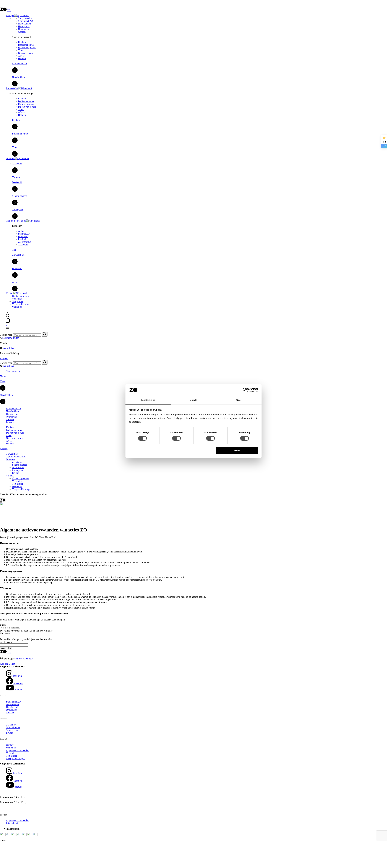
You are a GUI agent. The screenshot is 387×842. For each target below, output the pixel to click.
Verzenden (17, 298)
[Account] (7, 312)
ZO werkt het (24, 242)
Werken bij (17, 307)
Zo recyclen (17, 470)
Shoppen (10, 15)
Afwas (21, 55)
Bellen (12, 663)
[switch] (176, 438)
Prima (237, 450)
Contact (9, 293)
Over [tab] (238, 400)
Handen (22, 58)
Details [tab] (193, 400)
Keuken (22, 42)
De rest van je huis (27, 47)
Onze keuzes (18, 467)
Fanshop (10, 422)
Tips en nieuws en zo (16, 220)
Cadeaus (22, 32)
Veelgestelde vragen (21, 304)
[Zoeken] (7, 316)
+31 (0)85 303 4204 (23, 658)
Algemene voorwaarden (17, 750)
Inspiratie (22, 239)
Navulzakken (24, 23)
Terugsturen (17, 301)
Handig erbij (24, 26)
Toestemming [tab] (148, 400)
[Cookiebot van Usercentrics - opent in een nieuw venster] (245, 390)
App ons (4, 663)
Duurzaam (23, 236)
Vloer (21, 50)
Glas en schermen (26, 53)
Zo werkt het (12, 88)
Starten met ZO (25, 21)
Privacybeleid (12, 823)
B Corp (15, 473)
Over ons (10, 158)
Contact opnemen (20, 296)
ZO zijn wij (23, 244)
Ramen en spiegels (27, 104)
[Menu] (7, 328)
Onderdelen (23, 29)
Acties (21, 231)
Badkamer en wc (26, 45)
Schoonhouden (13, 727)
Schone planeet (19, 464)
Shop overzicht (25, 18)
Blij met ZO (24, 233)
